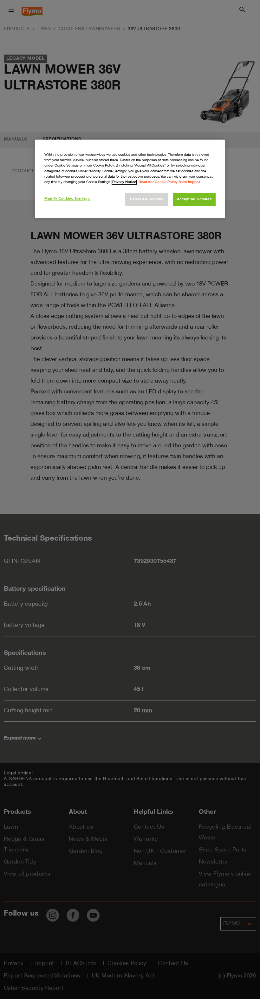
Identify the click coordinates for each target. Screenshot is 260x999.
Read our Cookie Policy (158, 182)
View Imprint (189, 182)
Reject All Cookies (146, 199)
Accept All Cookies (194, 199)
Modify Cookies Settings (67, 199)
